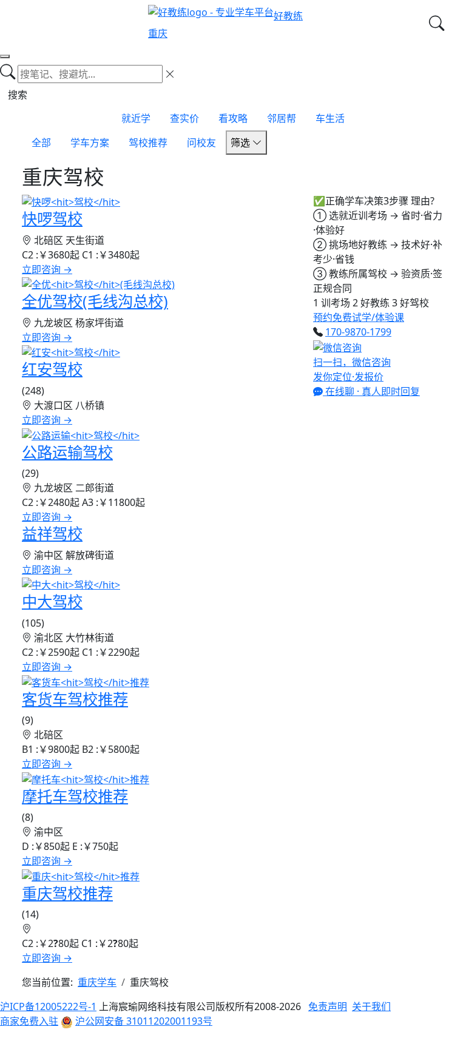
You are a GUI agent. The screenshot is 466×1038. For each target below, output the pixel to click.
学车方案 (89, 142)
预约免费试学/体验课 (358, 317)
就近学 (135, 118)
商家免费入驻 (29, 1021)
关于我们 (371, 1006)
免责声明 (327, 1006)
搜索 (17, 94)
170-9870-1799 (358, 332)
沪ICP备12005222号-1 (48, 1006)
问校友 (201, 142)
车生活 (330, 118)
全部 (41, 142)
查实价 (184, 118)
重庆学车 (97, 982)
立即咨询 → (47, 269)
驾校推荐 (148, 142)
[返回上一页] (5, 56)
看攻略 (233, 118)
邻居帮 (281, 118)
